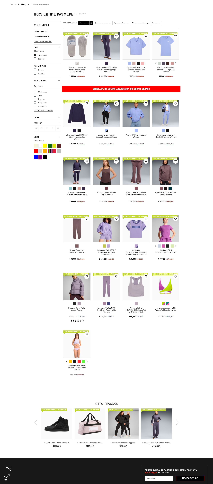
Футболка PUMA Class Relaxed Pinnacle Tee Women (136, 69)
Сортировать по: (70, 23)
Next (176, 63)
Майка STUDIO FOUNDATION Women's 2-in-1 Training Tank (136, 310)
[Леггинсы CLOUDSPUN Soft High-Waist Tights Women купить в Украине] (106, 286)
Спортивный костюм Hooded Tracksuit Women (165, 136)
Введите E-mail (151, 478)
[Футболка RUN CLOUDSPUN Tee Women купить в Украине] (165, 228)
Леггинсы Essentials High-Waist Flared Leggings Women (106, 69)
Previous (155, 63)
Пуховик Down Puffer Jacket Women (77, 309)
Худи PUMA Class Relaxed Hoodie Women (165, 193)
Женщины (25, 4)
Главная (13, 4)
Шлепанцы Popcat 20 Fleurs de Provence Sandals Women (77, 69)
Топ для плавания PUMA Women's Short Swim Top (165, 309)
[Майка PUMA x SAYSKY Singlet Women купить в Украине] (106, 171)
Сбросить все (39, 51)
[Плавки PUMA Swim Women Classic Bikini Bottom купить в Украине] (76, 344)
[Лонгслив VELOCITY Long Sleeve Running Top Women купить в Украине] (76, 113)
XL (58, 128)
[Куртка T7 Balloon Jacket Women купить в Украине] (136, 113)
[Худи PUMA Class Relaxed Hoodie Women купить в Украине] (165, 171)
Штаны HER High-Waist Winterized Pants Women (136, 193)
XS (47, 128)
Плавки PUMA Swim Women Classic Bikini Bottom (77, 367)
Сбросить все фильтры (43, 41)
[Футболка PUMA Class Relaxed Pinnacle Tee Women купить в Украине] (136, 46)
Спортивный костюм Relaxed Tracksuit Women (76, 193)
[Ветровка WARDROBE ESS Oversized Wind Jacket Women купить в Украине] (106, 228)
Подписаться (190, 478)
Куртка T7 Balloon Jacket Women (136, 136)
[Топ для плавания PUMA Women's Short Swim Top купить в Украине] (165, 286)
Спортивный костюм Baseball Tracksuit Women (106, 136)
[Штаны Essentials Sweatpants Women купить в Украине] (76, 228)
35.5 (36, 128)
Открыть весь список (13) (43, 111)
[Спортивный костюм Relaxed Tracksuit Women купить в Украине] (76, 171)
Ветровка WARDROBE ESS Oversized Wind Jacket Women (106, 252)
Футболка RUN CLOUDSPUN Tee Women (165, 251)
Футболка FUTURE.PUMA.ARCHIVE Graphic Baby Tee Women (136, 252)
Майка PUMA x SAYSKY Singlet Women (106, 193)
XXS (42, 128)
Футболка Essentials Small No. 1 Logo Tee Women (165, 69)
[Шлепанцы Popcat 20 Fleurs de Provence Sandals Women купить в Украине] (76, 46)
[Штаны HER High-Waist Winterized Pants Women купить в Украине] (136, 171)
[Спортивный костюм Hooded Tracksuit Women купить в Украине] (165, 113)
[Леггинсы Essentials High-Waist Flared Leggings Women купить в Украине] (106, 46)
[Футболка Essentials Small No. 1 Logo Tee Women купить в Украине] (165, 46)
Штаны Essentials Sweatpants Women (77, 251)
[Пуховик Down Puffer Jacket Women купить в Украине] (76, 286)
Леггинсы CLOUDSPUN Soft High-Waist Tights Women (106, 310)
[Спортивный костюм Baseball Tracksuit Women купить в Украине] (106, 113)
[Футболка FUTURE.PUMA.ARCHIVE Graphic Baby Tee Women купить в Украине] (136, 228)
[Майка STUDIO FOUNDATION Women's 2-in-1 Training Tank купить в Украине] (136, 286)
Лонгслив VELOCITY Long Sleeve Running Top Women (76, 137)
